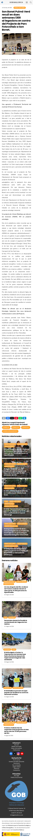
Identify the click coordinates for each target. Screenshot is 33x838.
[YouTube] (22, 753)
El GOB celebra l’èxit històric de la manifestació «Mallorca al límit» (16, 493)
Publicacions (16, 750)
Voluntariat (16, 763)
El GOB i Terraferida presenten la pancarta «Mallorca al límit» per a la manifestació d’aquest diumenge (16, 512)
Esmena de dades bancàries (16, 761)
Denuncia (16, 768)
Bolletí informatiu (16, 746)
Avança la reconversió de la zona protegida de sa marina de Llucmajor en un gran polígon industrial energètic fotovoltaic (16, 532)
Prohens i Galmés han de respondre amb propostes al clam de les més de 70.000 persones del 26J (15, 472)
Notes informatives (16, 748)
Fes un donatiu (16, 765)
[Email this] (4, 418)
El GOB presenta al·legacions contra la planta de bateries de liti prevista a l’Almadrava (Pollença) (16, 552)
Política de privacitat (16, 777)
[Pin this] (16, 418)
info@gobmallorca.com (16, 815)
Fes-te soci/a (16, 759)
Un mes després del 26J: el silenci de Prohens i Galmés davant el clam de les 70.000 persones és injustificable (16, 452)
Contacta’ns (16, 770)
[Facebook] (11, 753)
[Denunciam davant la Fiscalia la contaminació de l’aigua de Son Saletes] (16, 609)
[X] (14, 753)
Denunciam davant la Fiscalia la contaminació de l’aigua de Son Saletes (15, 622)
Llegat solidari (16, 766)
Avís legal (16, 775)
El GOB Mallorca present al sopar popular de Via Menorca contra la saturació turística (16, 692)
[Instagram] (18, 753)
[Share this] (8, 418)
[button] (27, 2)
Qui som (16, 744)
